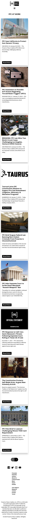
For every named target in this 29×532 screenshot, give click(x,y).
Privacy (14, 492)
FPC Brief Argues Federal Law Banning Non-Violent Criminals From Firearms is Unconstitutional (14, 238)
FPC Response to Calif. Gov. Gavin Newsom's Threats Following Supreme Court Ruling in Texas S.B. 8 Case (13, 335)
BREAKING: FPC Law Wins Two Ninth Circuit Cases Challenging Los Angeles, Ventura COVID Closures (14, 141)
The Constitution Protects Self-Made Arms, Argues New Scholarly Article (14, 382)
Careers (14, 476)
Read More (7, 62)
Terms (13, 494)
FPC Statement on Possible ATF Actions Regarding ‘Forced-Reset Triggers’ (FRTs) (14, 91)
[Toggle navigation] (14, 8)
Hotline (14, 484)
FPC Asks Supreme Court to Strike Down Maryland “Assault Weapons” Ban (13, 285)
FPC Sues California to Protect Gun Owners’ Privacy (14, 42)
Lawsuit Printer (16, 479)
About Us (14, 478)
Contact (14, 491)
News (13, 481)
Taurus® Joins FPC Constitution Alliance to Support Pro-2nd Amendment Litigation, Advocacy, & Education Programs (14, 190)
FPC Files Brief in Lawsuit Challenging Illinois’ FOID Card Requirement (14, 431)
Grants (13, 482)
